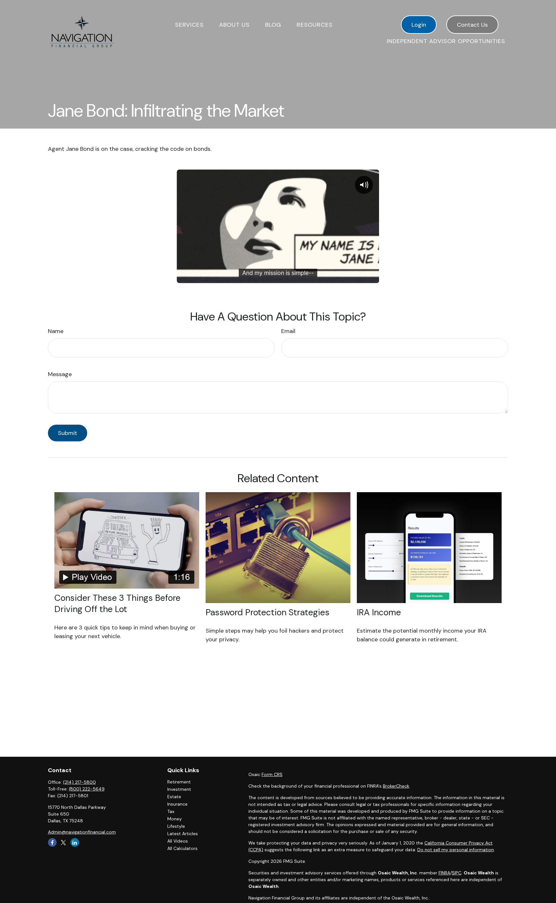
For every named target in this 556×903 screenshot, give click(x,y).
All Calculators (182, 848)
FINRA (444, 873)
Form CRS (272, 774)
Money (174, 819)
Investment (179, 789)
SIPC (456, 873)
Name (55, 331)
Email (288, 331)
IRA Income (379, 612)
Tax (170, 811)
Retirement (179, 782)
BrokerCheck (396, 786)
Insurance (177, 804)
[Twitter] (63, 842)
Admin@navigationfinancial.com (82, 832)
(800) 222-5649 (87, 789)
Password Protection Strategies (267, 612)
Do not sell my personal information (455, 850)
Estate (174, 796)
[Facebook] (52, 842)
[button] (189, 25)
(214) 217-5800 (79, 782)
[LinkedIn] (74, 842)
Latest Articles (182, 833)
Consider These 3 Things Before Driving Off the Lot (117, 603)
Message (60, 374)
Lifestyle (176, 826)
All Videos (177, 841)
